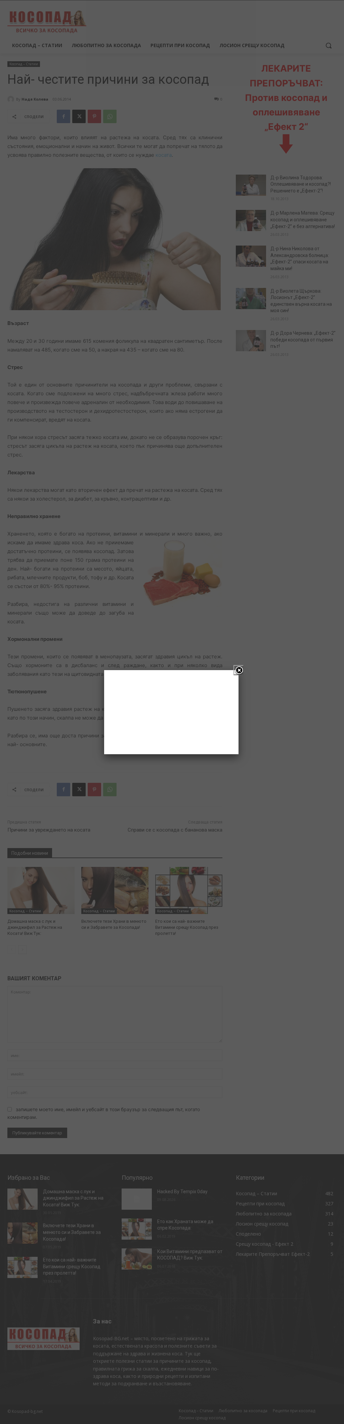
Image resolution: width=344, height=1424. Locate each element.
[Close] (238, 670)
